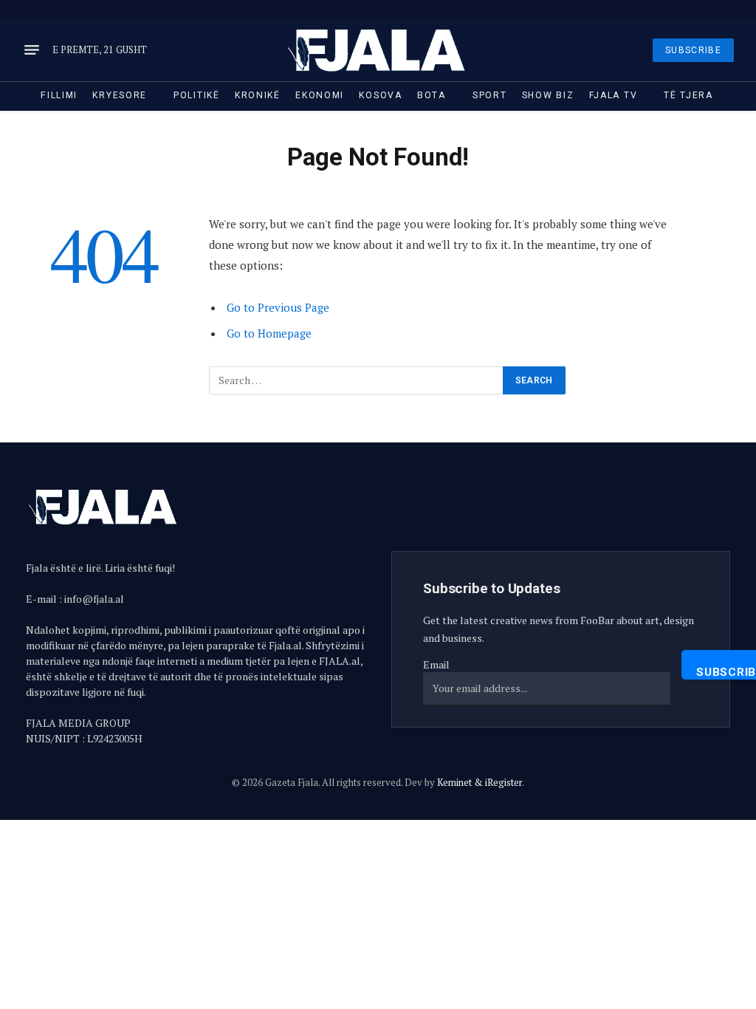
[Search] (728, 9)
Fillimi (59, 95)
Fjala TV (613, 95)
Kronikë (258, 95)
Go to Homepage (269, 333)
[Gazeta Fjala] (378, 49)
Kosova (380, 95)
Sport (489, 95)
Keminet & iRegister (479, 782)
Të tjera (688, 95)
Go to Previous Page (278, 307)
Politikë (196, 95)
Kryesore (119, 95)
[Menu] (31, 50)
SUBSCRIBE (693, 50)
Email (436, 664)
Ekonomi (319, 95)
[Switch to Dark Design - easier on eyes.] (708, 9)
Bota (431, 95)
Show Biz (548, 95)
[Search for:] (356, 380)
